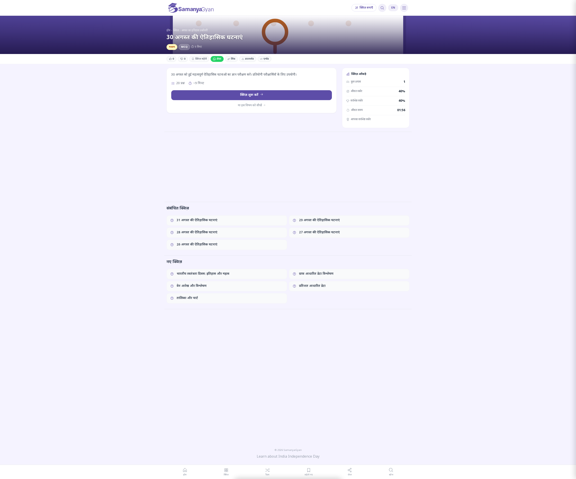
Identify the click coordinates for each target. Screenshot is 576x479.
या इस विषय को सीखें (250, 105)
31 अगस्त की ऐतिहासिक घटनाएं (197, 220)
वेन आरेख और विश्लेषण (192, 286)
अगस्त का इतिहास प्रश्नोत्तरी (195, 30)
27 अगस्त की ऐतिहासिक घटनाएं (319, 232)
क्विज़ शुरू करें (249, 95)
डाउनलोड (249, 59)
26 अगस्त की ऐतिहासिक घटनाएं (197, 245)
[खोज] (382, 8)
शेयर (219, 59)
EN (393, 8)
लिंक (233, 59)
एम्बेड (266, 59)
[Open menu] (404, 8)
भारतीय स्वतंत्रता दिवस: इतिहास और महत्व (203, 274)
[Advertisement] (288, 166)
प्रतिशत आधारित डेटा (312, 286)
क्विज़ (176, 30)
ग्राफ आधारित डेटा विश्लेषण (316, 274)
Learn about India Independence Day (288, 456)
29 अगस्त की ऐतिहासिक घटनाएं (319, 220)
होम (168, 30)
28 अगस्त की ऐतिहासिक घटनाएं (197, 232)
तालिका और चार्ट (187, 298)
